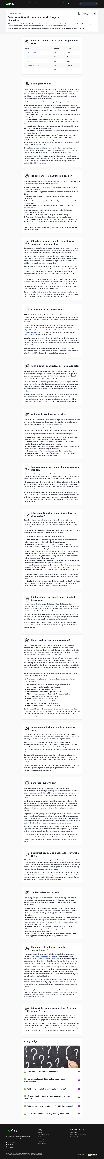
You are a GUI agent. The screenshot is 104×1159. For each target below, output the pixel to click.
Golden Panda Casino (33, 65)
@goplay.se (10, 1144)
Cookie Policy (41, 1141)
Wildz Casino (30, 57)
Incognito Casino (31, 69)
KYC (39, 1136)
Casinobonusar (40, 3)
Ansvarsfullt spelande (43, 1134)
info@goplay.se (11, 1142)
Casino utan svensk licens (24, 4)
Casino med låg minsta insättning (78, 1134)
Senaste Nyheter (42, 1139)
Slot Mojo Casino (31, 52)
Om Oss (40, 1132)
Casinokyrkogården (74, 1139)
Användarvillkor (42, 1143)
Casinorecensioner (54, 3)
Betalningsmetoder (68, 3)
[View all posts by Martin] (78, 13)
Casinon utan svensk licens (45, 956)
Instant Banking (73, 1132)
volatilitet (35, 108)
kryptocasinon (70, 803)
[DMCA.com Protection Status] (92, 1155)
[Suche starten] (96, 4)
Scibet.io (29, 61)
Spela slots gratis (74, 1136)
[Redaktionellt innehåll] (94, 13)
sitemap (19, 1138)
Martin (84, 13)
